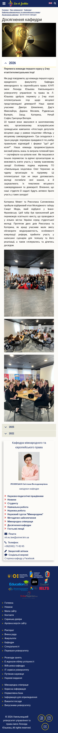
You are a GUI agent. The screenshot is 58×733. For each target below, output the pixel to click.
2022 (11, 433)
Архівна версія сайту (15, 623)
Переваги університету (17, 650)
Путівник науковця (14, 674)
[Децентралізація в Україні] (18, 589)
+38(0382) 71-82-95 (14, 546)
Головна (5, 10)
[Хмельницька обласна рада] (47, 574)
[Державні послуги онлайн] (34, 582)
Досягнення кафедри (10, 15)
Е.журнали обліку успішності (19, 661)
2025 (11, 427)
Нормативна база (14, 693)
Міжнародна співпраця (20, 521)
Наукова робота (16, 510)
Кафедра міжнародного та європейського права (21, 12)
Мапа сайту (10, 611)
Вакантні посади (13, 701)
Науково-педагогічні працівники (25, 496)
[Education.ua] (19, 583)
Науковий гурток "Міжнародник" (25, 514)
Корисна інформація (15, 689)
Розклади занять (13, 657)
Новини (11, 499)
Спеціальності (12, 646)
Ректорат (9, 630)
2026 (12, 63)
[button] (29, 467)
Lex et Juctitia (21, 4)
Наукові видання (13, 678)
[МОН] (18, 576)
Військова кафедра (15, 665)
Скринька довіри (13, 619)
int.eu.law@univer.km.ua (17, 537)
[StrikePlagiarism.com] (29, 595)
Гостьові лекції (15, 529)
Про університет (16, 10)
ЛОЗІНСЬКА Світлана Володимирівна (29, 484)
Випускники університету (18, 705)
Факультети (10, 638)
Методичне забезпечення (21, 518)
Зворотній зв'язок (18, 551)
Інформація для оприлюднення (21, 697)
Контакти (9, 615)
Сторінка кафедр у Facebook (19, 558)
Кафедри (27, 10)
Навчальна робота (17, 507)
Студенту (12, 503)
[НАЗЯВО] (36, 574)
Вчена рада (10, 634)
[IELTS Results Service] (40, 588)
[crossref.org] (44, 582)
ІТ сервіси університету (17, 670)
